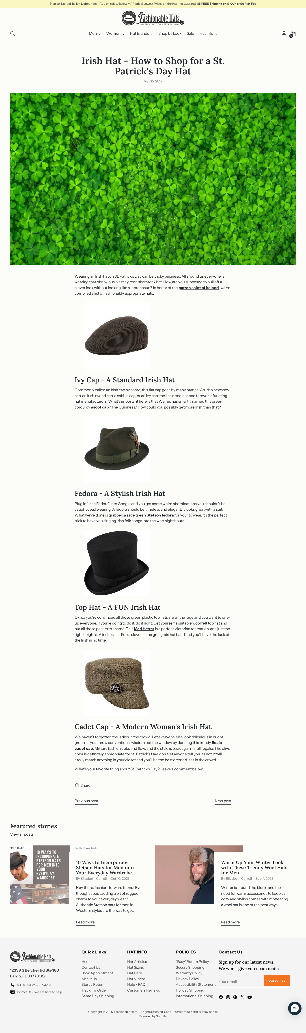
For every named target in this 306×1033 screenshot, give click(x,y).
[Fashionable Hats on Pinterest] (235, 998)
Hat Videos (136, 979)
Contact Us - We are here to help (39, 992)
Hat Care (134, 973)
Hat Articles (137, 961)
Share (85, 785)
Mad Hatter (144, 629)
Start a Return (93, 984)
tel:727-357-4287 (33, 985)
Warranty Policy (189, 973)
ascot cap (100, 407)
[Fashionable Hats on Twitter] (243, 998)
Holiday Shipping (190, 990)
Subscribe (277, 980)
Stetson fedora (160, 515)
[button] (295, 1008)
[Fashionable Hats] (153, 18)
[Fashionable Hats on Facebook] (221, 998)
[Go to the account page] (284, 33)
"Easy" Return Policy (192, 961)
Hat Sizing (135, 967)
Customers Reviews (143, 990)
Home (87, 961)
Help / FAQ (136, 984)
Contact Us (91, 967)
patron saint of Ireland (199, 287)
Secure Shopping (190, 967)
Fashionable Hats (125, 1012)
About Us (89, 979)
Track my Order (94, 990)
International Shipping (194, 996)
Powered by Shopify (153, 1016)
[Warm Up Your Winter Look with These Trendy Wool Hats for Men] (199, 887)
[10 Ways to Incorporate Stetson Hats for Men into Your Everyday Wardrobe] (54, 887)
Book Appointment (97, 973)
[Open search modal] (12, 33)
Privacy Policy (187, 979)
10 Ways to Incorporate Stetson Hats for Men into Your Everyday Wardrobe (105, 867)
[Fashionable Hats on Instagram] (228, 998)
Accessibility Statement (196, 984)
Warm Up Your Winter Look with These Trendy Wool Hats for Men (254, 867)
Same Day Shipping (98, 996)
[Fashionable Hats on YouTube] (250, 998)
